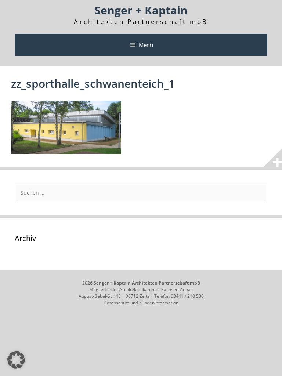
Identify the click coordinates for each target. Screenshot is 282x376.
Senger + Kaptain (141, 10)
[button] (16, 360)
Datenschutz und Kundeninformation (141, 303)
